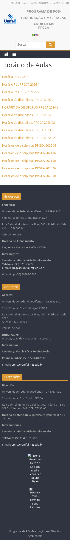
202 (51, 107)
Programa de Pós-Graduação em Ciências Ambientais (43, 18)
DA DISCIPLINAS (26, 107)
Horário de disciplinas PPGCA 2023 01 (28, 130)
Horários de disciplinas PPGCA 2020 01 (29, 176)
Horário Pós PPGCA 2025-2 (21, 92)
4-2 (56, 107)
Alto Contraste (41, 3)
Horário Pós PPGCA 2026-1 (21, 84)
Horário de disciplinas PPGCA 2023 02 (28, 123)
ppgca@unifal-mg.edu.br (28, 268)
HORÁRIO (8, 107)
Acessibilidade (20, 3)
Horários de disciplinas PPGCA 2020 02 (29, 168)
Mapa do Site (61, 3)
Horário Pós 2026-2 (15, 77)
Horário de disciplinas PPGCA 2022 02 (28, 138)
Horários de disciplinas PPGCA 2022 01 (29, 145)
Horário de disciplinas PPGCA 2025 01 (28, 100)
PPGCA (43, 107)
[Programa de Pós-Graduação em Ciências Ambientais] (6, 54)
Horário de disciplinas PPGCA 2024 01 (28, 115)
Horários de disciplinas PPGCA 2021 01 (29, 161)
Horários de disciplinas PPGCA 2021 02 (29, 153)
